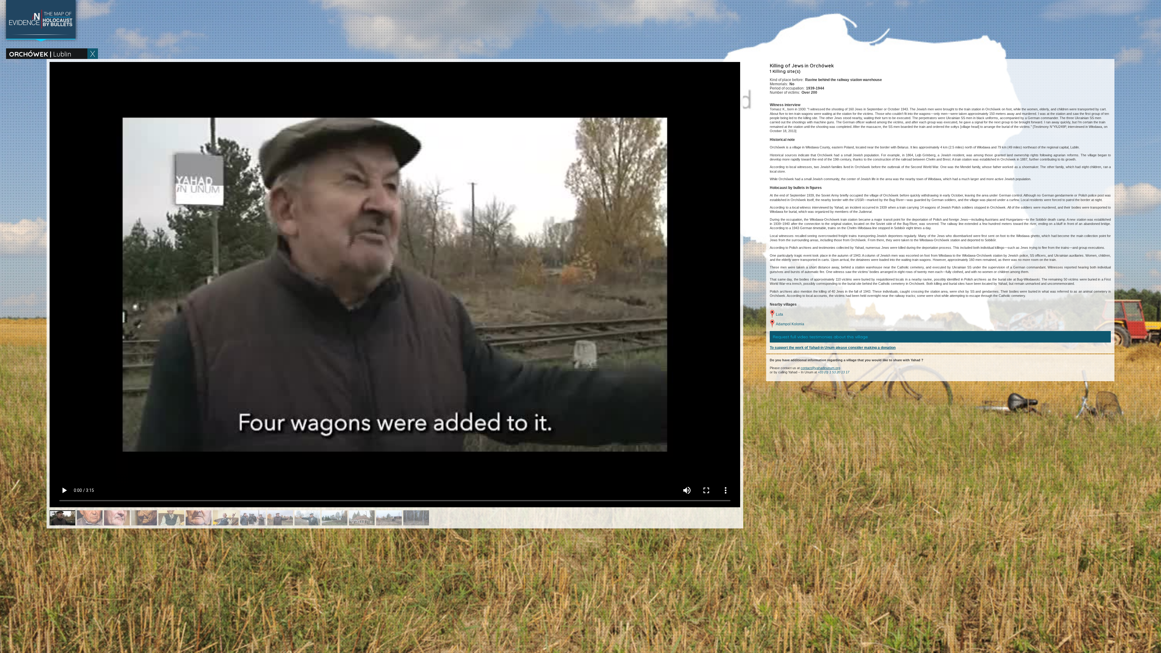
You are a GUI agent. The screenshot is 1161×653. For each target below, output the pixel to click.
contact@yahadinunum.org (820, 368)
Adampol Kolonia (790, 324)
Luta (779, 314)
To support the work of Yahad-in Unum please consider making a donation (833, 348)
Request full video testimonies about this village (820, 336)
